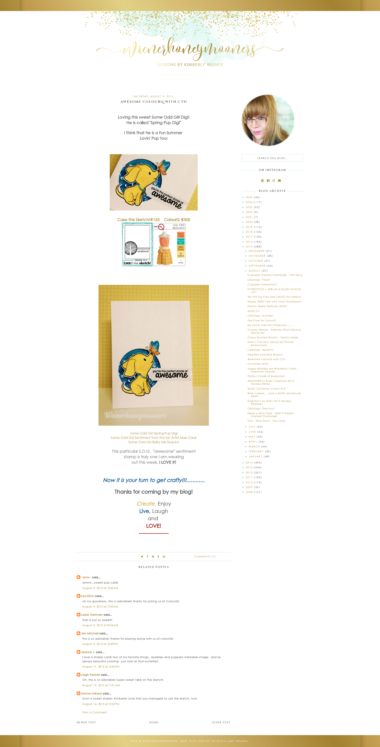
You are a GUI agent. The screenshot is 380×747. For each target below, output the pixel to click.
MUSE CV (254, 311)
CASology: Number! (261, 315)
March (255, 446)
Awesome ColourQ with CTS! (267, 359)
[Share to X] (142, 556)
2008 (250, 492)
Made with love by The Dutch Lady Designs (214, 741)
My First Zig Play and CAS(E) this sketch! (274, 296)
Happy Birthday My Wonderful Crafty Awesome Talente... (272, 370)
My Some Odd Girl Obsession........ (271, 325)
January (256, 456)
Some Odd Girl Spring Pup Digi (153, 433)
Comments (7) (205, 556)
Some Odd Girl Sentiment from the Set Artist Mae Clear (154, 437)
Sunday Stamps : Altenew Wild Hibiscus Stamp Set (274, 331)
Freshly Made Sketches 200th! (267, 306)
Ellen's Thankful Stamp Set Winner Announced (271, 343)
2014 (250, 462)
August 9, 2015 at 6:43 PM (100, 644)
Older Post (221, 722)
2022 (250, 212)
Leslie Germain (92, 614)
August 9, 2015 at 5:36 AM (100, 588)
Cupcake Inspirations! (262, 284)
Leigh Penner (90, 674)
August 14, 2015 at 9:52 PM (100, 704)
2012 (250, 472)
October (256, 260)
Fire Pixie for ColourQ (262, 320)
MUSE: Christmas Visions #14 (267, 388)
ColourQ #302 (177, 219)
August (255, 270)
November (258, 255)
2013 (250, 467)
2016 (250, 241)
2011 (250, 477)
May (253, 436)
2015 (250, 246)
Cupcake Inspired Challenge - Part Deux (275, 274)
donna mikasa (91, 693)
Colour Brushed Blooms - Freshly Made (273, 337)
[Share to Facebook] (148, 556)
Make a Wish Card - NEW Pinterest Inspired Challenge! (271, 415)
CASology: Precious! (261, 408)
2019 (250, 227)
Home (154, 722)
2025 (250, 197)
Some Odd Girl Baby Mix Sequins (153, 442)
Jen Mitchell (90, 633)
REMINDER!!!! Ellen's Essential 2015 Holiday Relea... (271, 382)
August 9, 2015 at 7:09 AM (100, 606)
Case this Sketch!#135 (138, 219)
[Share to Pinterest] (153, 556)
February (257, 451)
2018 (250, 231)
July (253, 426)
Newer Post (86, 722)
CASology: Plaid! (259, 279)
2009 (250, 487)
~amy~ (86, 577)
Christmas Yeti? (258, 363)
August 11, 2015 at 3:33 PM (100, 666)
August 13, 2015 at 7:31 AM (101, 685)
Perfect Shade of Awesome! (266, 376)
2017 (250, 236)
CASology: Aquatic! (261, 349)
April (254, 441)
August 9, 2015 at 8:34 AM (100, 625)
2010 (250, 482)
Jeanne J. (88, 652)
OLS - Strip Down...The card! (266, 420)
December (257, 251)
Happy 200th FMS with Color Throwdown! (275, 301)
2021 (250, 217)
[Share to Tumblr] (158, 556)
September (258, 265)
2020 (250, 221)
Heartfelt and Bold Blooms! (265, 354)
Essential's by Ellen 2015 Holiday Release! (269, 402)
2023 (250, 207)
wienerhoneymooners (160, 741)
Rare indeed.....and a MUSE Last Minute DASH (274, 395)
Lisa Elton (87, 596)
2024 (250, 202)
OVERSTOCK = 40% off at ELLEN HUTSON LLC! (274, 290)
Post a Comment (94, 712)
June (253, 431)
